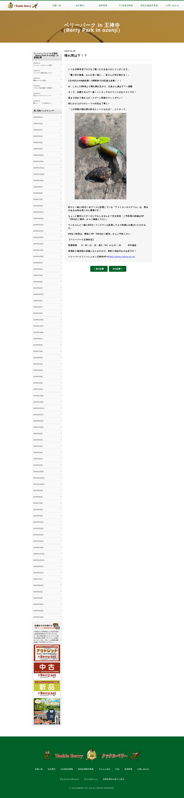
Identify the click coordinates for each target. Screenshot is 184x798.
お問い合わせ (172, 5)
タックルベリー (22, 6)
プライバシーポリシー (69, 779)
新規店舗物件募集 (149, 5)
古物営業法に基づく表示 (113, 779)
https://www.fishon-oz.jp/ (122, 257)
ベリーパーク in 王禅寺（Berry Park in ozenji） (92, 27)
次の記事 (117, 269)
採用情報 (103, 5)
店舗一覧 (56, 5)
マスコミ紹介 (105, 769)
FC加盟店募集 (126, 5)
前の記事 (100, 269)
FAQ (117, 769)
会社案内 (79, 5)
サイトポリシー (91, 779)
